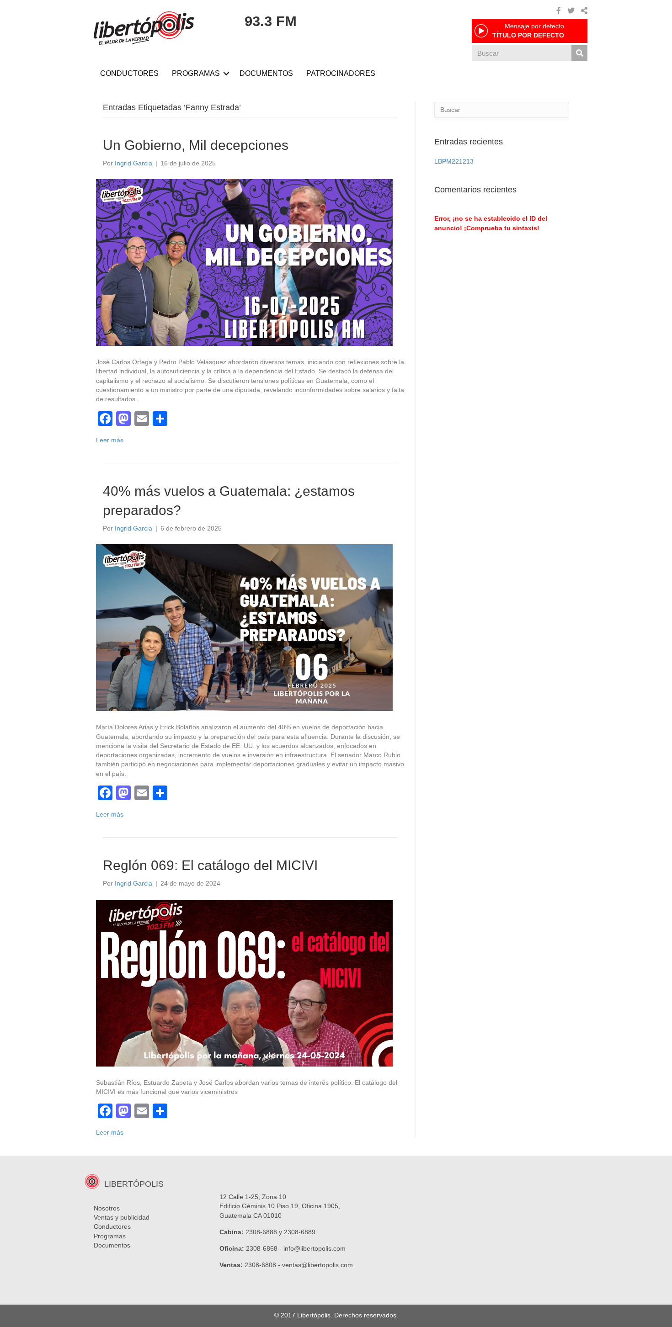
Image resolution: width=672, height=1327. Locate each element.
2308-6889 (299, 1232)
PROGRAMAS (196, 73)
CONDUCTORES (129, 73)
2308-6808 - (263, 1265)
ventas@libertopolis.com (317, 1265)
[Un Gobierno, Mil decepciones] (244, 261)
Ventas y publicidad (121, 1217)
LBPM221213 (454, 161)
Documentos (112, 1245)
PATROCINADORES (340, 73)
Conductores (112, 1226)
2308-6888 (261, 1232)
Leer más (109, 440)
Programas (110, 1236)
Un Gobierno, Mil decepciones (195, 145)
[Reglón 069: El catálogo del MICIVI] (244, 982)
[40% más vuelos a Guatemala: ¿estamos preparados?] (244, 627)
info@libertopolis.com (314, 1248)
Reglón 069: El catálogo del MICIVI (210, 865)
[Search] (579, 53)
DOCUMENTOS (266, 73)
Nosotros (107, 1208)
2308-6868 (261, 1248)
